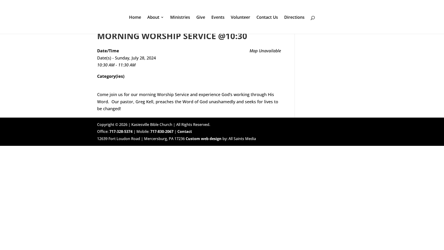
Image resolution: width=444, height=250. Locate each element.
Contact (184, 131)
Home (135, 18)
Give (200, 18)
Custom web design (204, 138)
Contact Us (267, 18)
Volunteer (240, 18)
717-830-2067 (161, 131)
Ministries (180, 18)
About (153, 18)
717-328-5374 (121, 131)
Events (218, 18)
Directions (294, 18)
